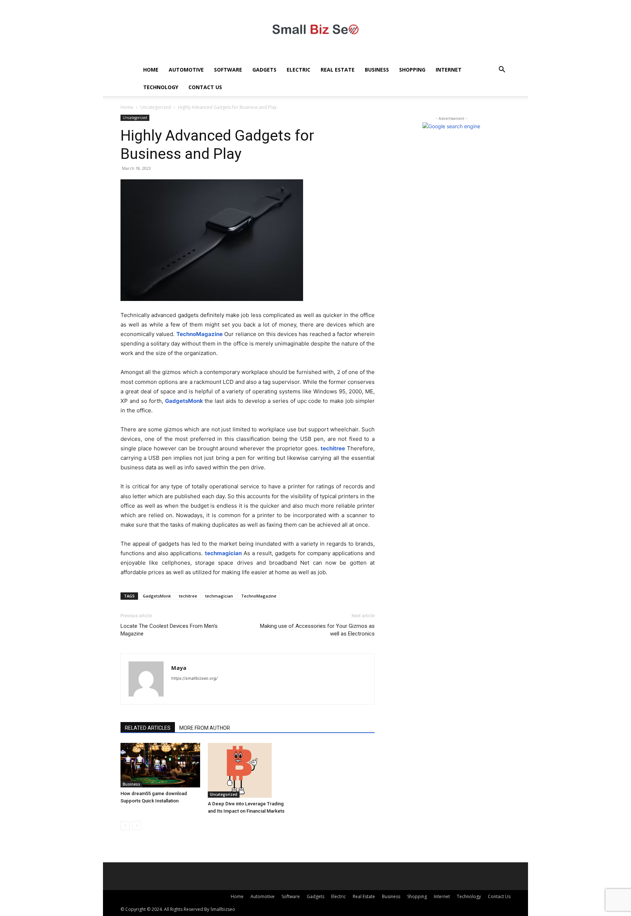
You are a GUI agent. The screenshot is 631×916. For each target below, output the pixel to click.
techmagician (219, 596)
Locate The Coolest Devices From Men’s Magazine (169, 630)
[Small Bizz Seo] (315, 30)
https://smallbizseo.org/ (194, 678)
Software (228, 69)
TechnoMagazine (258, 596)
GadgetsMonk (157, 596)
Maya (178, 667)
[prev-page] (125, 825)
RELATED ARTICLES (148, 728)
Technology (160, 87)
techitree (188, 596)
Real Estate (338, 69)
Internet (449, 69)
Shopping (412, 69)
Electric (298, 69)
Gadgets (264, 69)
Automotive (186, 69)
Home (150, 69)
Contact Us (205, 87)
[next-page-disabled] (136, 825)
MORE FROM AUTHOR (204, 728)
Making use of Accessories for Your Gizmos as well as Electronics (317, 630)
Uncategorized (155, 107)
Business (377, 69)
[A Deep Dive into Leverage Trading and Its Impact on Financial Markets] (247, 770)
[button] (501, 70)
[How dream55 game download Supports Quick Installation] (160, 765)
